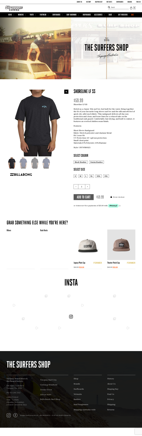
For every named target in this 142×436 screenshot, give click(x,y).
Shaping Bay (98, 2)
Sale (132, 15)
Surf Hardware (71, 15)
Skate (110, 15)
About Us (79, 2)
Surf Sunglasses (81, 404)
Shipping (111, 404)
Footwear (43, 15)
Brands (130, 2)
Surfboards (119, 2)
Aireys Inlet (45, 394)
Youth (32, 15)
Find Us (138, 2)
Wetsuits (109, 2)
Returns (110, 409)
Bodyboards (87, 15)
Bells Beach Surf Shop (50, 399)
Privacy (110, 399)
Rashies (77, 399)
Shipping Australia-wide (85, 409)
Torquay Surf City (48, 380)
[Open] (14, 305)
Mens (10, 15)
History (88, 2)
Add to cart (83, 197)
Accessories (98, 15)
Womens (21, 15)
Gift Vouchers (123, 15)
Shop (76, 378)
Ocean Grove (46, 389)
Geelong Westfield (48, 385)
